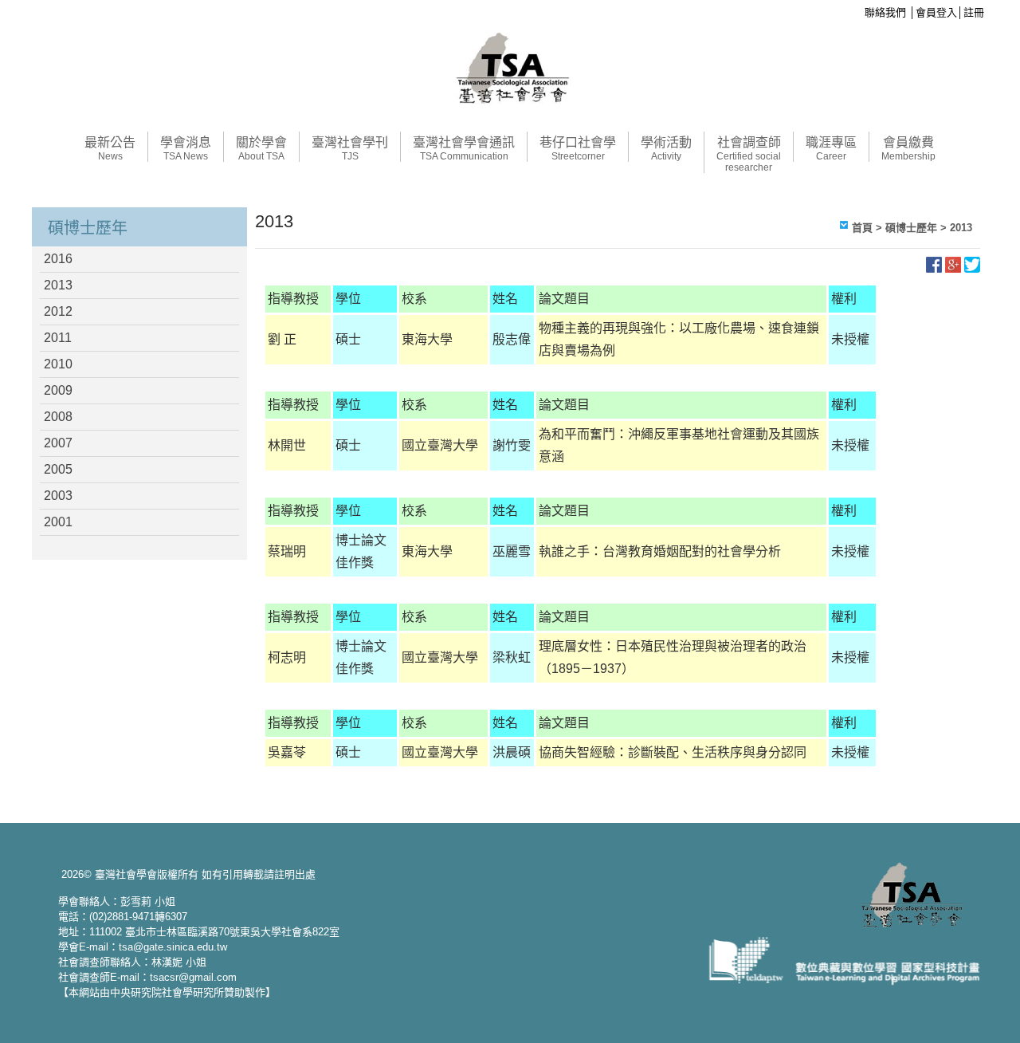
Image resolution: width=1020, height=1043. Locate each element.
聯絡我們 (885, 12)
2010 (58, 364)
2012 (58, 311)
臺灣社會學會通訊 (464, 149)
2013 (58, 285)
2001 (58, 522)
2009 (58, 390)
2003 (58, 495)
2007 (58, 443)
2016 (58, 259)
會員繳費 (908, 149)
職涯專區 (831, 149)
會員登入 (936, 12)
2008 (58, 416)
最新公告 (109, 149)
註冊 (973, 12)
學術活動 (666, 149)
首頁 (862, 228)
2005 (58, 469)
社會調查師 (748, 154)
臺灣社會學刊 (350, 149)
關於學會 (261, 149)
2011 (58, 337)
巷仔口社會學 (577, 149)
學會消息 (185, 149)
